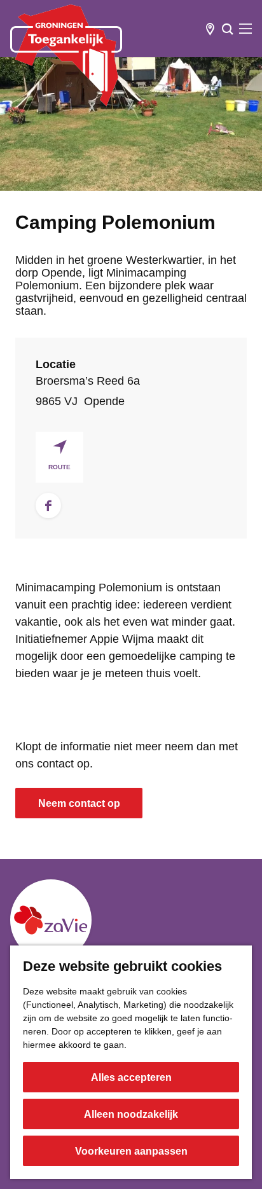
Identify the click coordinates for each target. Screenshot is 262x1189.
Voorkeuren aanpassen (131, 1151)
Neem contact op (79, 803)
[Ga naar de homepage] (66, 55)
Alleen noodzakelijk (131, 1114)
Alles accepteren (131, 1077)
